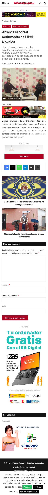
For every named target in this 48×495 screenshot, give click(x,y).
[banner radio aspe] (24, 117)
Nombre (6, 285)
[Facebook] (6, 167)
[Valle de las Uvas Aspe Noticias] (24, 3)
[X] (12, 167)
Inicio (5, 21)
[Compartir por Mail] (31, 167)
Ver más (23, 156)
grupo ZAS (29, 471)
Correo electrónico (10, 296)
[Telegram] (25, 167)
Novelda (12, 21)
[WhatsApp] (19, 167)
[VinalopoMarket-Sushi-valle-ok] (21, 453)
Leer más (13, 491)
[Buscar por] (45, 4)
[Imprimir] (37, 167)
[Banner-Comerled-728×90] (24, 14)
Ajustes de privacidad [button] (28, 491)
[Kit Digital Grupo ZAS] (24, 404)
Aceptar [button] (27, 487)
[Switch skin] (40, 4)
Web (4, 306)
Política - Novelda (20, 26)
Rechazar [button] (38, 487)
